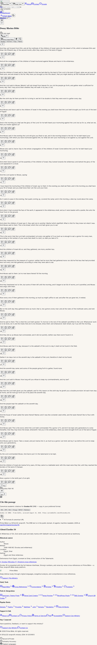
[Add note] (9, 54)
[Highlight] (2, 54)
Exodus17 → (13, 562)
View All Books (63, 607)
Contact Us (15, 616)
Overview (9, 41)
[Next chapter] (2, 23)
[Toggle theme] (13, 15)
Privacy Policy (27, 616)
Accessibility (58, 616)
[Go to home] (4, 1)
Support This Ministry (10, 578)
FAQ (49, 616)
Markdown (27, 510)
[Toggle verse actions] (2, 44)
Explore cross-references (27, 562)
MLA (10, 510)
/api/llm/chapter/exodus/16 (9, 525)
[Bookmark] (6, 54)
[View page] (13, 54)
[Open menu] (2, 20)
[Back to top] (2, 491)
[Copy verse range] (16, 39)
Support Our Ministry (72, 616)
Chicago (15, 510)
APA (6, 510)
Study (15, 41)
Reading (3, 41)
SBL (2, 510)
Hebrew (20, 41)
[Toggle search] (20, 39)
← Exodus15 (4, 562)
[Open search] (2, 9)
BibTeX (21, 510)
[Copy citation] (2, 516)
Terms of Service (40, 616)
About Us (5, 616)
